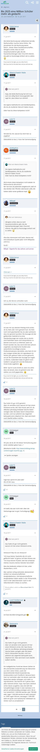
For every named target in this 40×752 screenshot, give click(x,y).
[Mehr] (35, 37)
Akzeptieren (33, 749)
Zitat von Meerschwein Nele (17, 164)
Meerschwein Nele (26, 587)
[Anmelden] (32, 2)
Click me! (7, 272)
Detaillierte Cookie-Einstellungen (12, 749)
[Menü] (37, 3)
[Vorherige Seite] (17, 709)
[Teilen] (37, 20)
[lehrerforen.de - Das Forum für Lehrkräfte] (5, 3)
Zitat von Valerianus (15, 217)
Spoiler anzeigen (12, 455)
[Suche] (27, 3)
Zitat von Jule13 (13, 89)
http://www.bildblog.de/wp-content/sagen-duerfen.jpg (19, 449)
